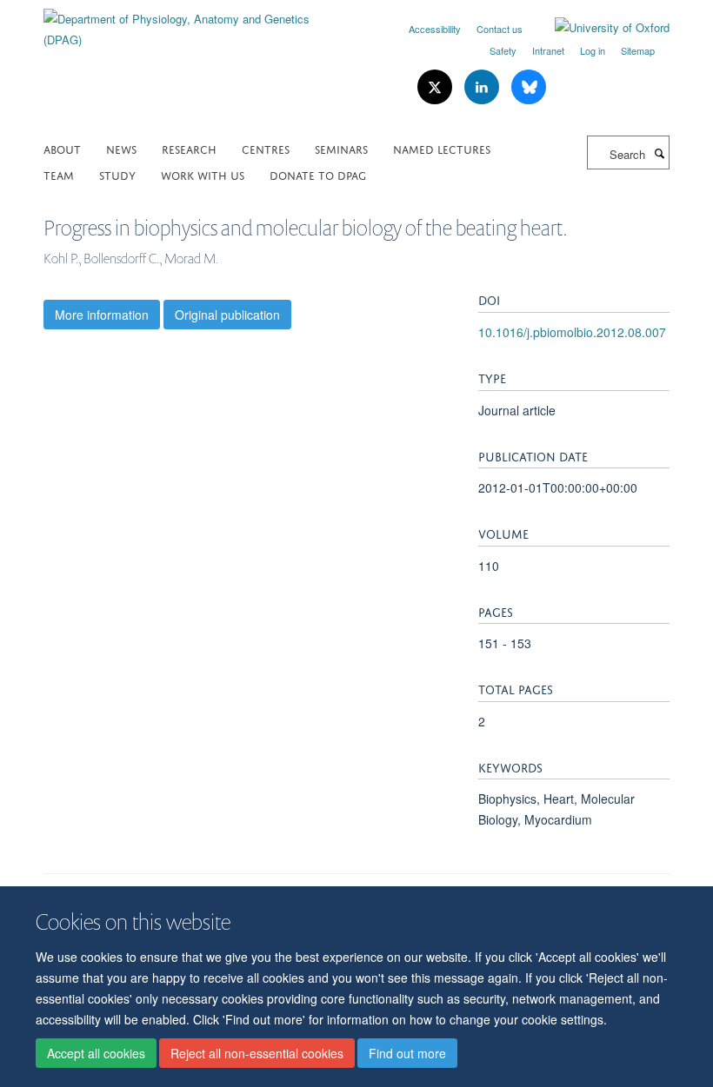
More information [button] (102, 314)
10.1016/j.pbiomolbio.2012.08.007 (572, 332)
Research (189, 148)
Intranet (548, 50)
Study (117, 174)
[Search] (659, 152)
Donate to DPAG (318, 174)
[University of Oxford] (599, 27)
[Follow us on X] (436, 87)
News (121, 148)
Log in (592, 50)
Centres (266, 148)
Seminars (341, 148)
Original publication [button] (227, 314)
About (62, 148)
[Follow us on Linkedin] (483, 87)
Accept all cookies (96, 1053)
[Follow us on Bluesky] (528, 87)
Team (58, 174)
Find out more (407, 1053)
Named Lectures (441, 148)
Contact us (499, 29)
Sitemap (638, 50)
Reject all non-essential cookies (256, 1053)
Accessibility (435, 29)
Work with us (202, 174)
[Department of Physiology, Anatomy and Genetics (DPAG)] (193, 23)
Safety (503, 50)
